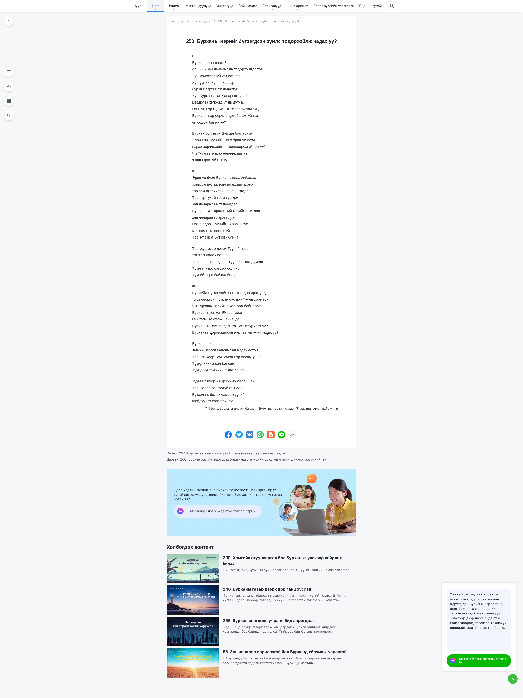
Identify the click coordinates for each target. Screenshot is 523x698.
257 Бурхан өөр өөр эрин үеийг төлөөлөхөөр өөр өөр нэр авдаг (232, 453)
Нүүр (137, 6)
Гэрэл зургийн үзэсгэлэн (334, 6)
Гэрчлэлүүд (272, 6)
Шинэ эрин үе (297, 6)
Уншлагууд (224, 6)
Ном (155, 6)
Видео (174, 6)
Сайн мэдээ (248, 6)
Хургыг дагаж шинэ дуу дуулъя (191, 21)
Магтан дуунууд (198, 6)
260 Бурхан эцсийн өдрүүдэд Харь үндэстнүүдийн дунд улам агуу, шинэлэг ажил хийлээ (253, 459)
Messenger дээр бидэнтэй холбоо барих (482, 660)
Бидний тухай (370, 6)
